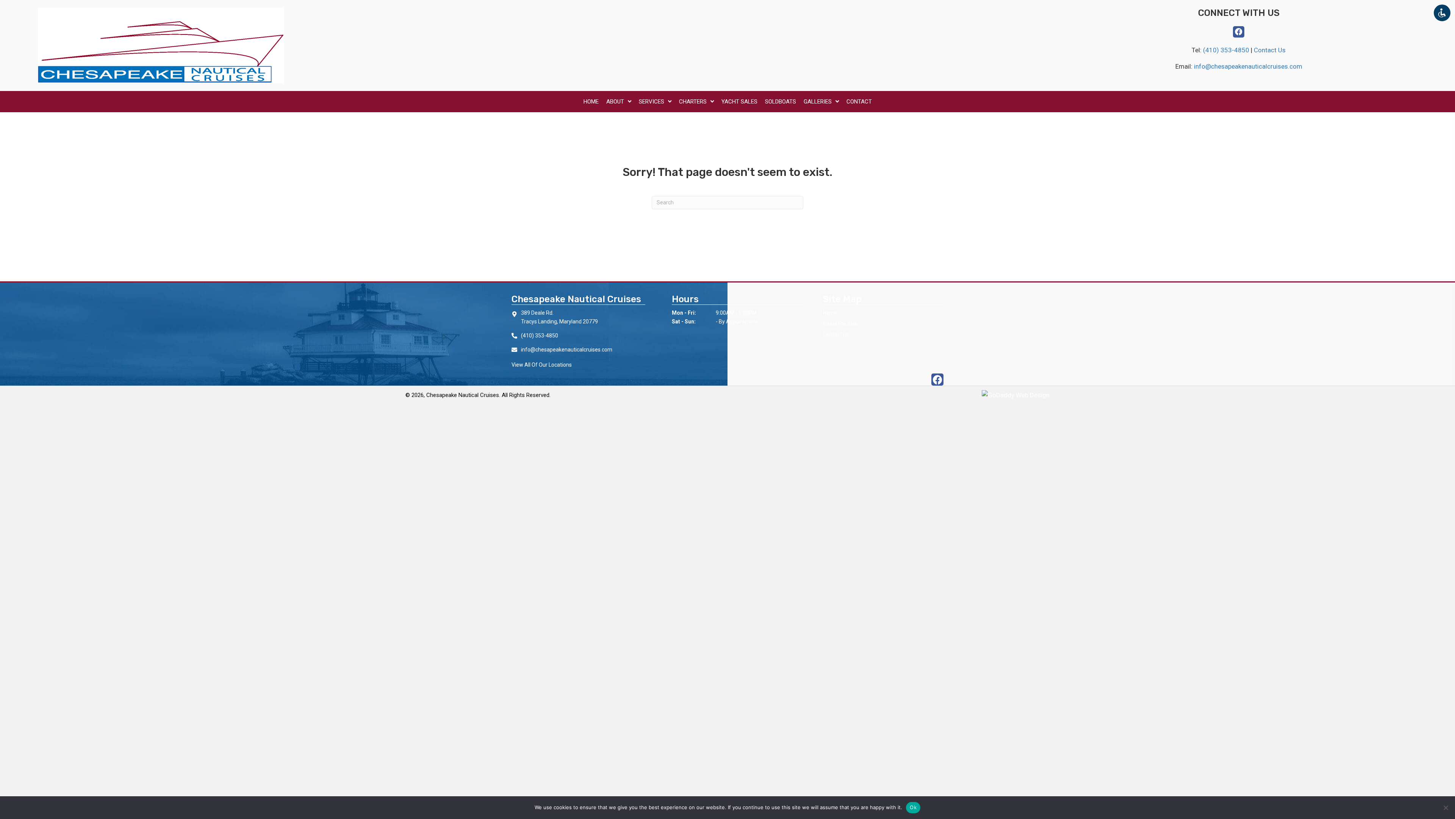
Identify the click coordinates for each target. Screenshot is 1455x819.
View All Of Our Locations (542, 365)
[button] (1238, 32)
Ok (913, 807)
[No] (1445, 807)
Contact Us (1270, 50)
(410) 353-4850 (1227, 50)
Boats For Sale (840, 324)
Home (830, 313)
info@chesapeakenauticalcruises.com (1248, 66)
